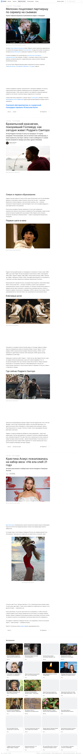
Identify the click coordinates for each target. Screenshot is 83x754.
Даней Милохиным (16, 51)
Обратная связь (78, 753)
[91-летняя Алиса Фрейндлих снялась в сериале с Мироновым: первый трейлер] (14, 706)
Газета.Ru (19, 5)
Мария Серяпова (12, 142)
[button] (28, 31)
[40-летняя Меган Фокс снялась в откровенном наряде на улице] (50, 742)
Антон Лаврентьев (18, 99)
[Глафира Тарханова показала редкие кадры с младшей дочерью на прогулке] (14, 742)
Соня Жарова (12, 473)
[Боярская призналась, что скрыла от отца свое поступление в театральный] (32, 742)
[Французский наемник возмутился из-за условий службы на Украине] (68, 652)
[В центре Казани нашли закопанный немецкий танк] (50, 652)
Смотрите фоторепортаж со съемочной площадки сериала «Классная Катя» (23, 106)
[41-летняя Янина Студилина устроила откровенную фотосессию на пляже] (68, 742)
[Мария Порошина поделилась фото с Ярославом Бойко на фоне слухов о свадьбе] (50, 688)
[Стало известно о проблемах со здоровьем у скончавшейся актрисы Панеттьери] (14, 670)
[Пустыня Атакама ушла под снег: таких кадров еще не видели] (32, 724)
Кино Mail (18, 120)
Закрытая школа (10, 66)
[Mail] (1, 1)
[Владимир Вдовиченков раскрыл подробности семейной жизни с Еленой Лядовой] (68, 670)
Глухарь (32, 66)
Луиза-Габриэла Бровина (16, 48)
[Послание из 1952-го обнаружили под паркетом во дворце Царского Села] (32, 706)
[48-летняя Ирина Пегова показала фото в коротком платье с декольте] (14, 724)
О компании (5, 753)
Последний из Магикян (22, 66)
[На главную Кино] (4, 1)
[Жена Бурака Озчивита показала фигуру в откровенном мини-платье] (68, 724)
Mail (1, 753)
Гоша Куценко (34, 97)
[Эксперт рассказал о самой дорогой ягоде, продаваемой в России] (50, 706)
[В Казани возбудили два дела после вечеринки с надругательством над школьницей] (32, 652)
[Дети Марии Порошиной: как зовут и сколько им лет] (14, 688)
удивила (22, 626)
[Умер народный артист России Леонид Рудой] (50, 670)
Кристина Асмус (10, 525)
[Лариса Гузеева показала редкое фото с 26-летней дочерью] (32, 670)
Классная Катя (27, 50)
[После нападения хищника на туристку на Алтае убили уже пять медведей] (14, 652)
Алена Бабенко (9, 99)
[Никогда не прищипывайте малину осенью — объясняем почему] (32, 688)
